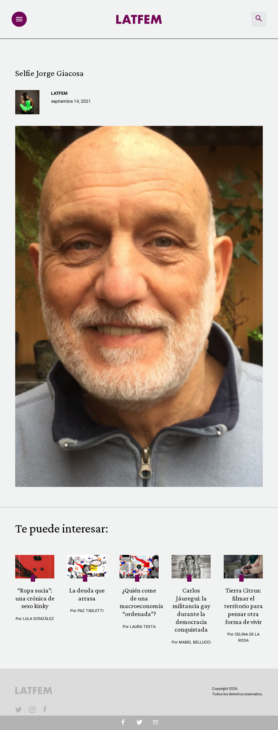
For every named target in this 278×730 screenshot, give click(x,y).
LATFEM (59, 93)
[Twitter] (139, 722)
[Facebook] (46, 709)
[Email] (155, 722)
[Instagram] (32, 709)
